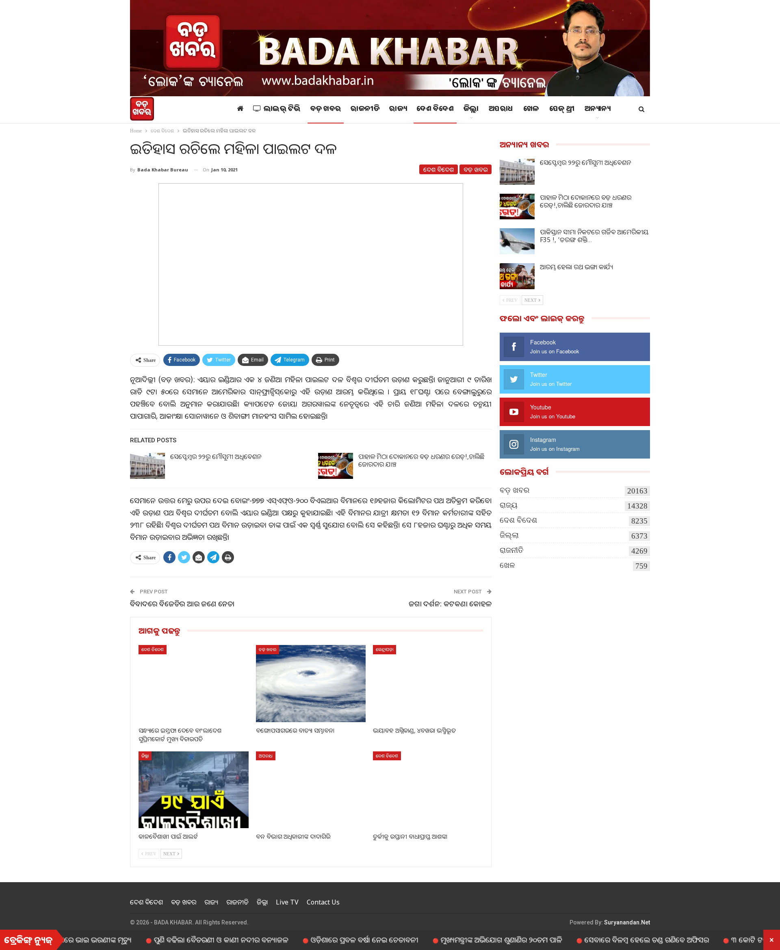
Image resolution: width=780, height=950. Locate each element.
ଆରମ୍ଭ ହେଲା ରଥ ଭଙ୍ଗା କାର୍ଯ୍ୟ (576, 266)
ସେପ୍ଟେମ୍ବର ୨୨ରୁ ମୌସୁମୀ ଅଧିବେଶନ (215, 456)
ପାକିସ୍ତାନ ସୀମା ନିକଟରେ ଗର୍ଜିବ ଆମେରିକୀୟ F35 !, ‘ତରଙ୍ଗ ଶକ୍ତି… (594, 235)
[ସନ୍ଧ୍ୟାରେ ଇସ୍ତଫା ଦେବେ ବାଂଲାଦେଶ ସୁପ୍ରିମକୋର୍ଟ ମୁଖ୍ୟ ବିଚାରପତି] (194, 683)
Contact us (323, 902)
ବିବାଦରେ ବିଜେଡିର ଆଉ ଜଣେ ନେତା (182, 603)
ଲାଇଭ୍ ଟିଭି (282, 110)
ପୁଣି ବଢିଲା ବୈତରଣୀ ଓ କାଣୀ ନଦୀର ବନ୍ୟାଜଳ (186, 939)
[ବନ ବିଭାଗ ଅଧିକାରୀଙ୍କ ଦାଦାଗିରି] (311, 789)
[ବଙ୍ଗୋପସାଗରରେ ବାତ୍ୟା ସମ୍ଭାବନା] (311, 683)
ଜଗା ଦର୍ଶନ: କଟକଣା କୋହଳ (450, 603)
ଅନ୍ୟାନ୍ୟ (598, 110)
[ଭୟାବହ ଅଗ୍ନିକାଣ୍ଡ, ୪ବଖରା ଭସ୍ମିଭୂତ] (428, 683)
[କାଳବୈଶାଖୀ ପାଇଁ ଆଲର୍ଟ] (194, 789)
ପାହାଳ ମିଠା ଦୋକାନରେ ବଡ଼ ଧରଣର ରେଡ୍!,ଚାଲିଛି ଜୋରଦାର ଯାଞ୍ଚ (421, 460)
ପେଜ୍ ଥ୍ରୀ (562, 110)
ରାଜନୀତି (365, 110)
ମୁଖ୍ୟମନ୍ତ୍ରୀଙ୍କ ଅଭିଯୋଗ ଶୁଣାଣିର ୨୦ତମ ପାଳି (467, 939)
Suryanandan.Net (627, 922)
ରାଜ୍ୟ (398, 110)
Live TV (287, 902)
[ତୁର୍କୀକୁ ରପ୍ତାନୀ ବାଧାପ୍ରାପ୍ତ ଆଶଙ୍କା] (428, 789)
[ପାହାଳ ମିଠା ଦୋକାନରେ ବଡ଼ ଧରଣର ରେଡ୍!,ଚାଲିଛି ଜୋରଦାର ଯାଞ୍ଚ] (335, 466)
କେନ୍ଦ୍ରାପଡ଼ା (384, 649)
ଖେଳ (531, 110)
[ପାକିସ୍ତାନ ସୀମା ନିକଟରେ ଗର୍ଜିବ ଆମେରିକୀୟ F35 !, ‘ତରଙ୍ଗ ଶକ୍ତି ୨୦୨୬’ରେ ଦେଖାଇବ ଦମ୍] (517, 241)
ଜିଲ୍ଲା (471, 110)
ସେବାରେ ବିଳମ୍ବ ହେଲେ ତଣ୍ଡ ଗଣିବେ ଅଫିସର (612, 939)
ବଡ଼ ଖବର (325, 110)
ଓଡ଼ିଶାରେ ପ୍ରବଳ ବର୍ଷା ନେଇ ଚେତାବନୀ (330, 939)
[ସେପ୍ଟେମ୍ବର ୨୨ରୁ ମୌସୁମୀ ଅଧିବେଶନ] (147, 466)
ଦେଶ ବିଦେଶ (435, 110)
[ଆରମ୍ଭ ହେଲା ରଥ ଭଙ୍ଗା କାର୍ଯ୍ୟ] (517, 276)
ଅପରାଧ (501, 110)
